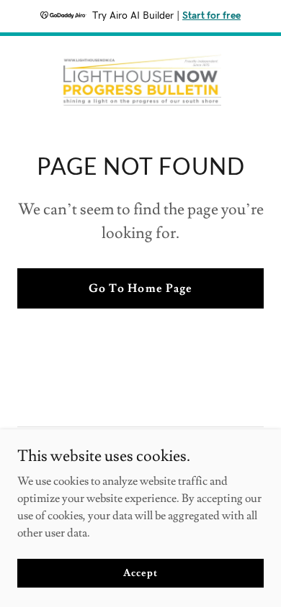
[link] (140, 79)
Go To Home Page (140, 288)
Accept (140, 572)
